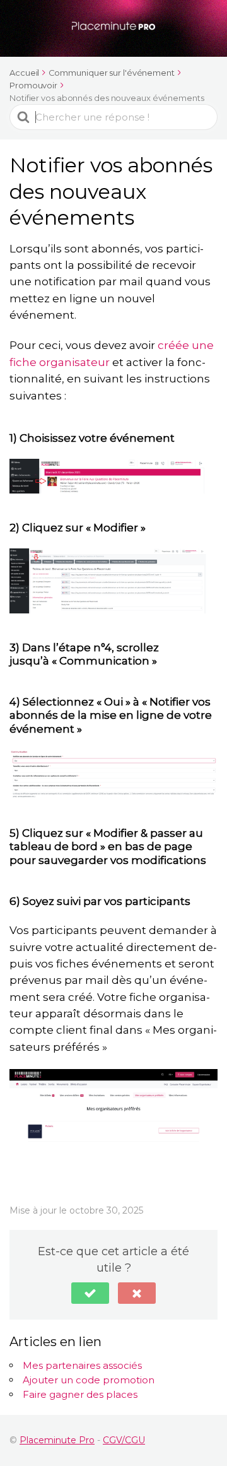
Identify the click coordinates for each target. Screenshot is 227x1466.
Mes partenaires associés (82, 1365)
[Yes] (90, 1293)
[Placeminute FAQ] (113, 27)
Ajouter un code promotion (88, 1380)
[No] (137, 1293)
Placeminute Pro (57, 1440)
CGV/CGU (124, 1440)
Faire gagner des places (80, 1394)
